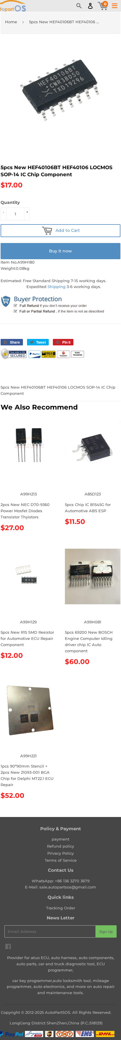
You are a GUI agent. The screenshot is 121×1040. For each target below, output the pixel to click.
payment (60, 839)
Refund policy (60, 846)
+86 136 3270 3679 (72, 880)
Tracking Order (60, 908)
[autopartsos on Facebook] (8, 947)
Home (11, 21)
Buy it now (60, 251)
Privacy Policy (60, 853)
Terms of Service (61, 860)
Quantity (10, 202)
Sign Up (106, 931)
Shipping (56, 286)
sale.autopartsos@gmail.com (67, 887)
